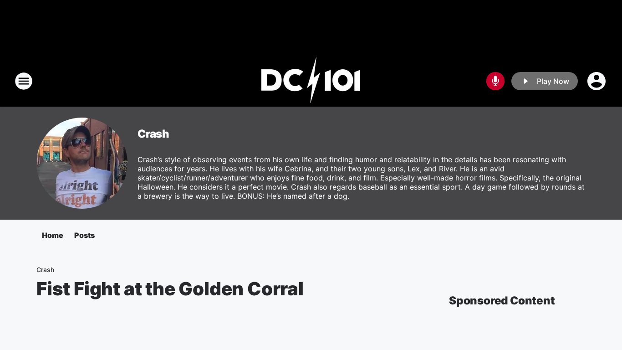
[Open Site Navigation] (24, 81)
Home (52, 235)
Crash (153, 133)
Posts (84, 235)
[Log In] (597, 81)
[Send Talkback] (495, 81)
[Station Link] (311, 81)
